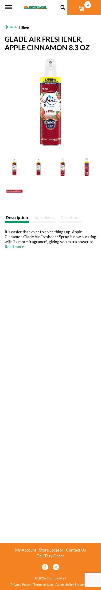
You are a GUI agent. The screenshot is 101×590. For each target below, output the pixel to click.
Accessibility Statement (73, 584)
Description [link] (17, 217)
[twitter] (56, 567)
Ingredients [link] (44, 217)
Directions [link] (70, 217)
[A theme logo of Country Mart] (35, 4)
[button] (14, 167)
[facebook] (45, 567)
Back (13, 27)
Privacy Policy (21, 584)
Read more (14, 246)
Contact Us (76, 550)
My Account (25, 550)
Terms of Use (43, 584)
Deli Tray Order (50, 556)
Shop (25, 27)
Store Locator (51, 550)
